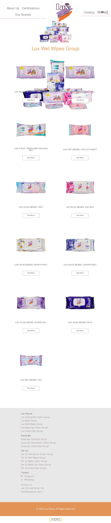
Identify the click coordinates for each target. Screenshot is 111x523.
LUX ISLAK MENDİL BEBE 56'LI (80, 92)
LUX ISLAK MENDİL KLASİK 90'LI (31, 322)
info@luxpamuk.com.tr (32, 492)
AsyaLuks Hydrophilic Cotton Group (38, 443)
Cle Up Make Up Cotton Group (36, 465)
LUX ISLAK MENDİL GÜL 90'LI (80, 207)
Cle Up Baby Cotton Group (34, 461)
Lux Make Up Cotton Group (34, 428)
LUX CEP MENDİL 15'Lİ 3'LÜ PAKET (80, 150)
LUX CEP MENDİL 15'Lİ (31, 380)
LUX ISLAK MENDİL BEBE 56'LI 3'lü (31, 92)
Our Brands (23, 14)
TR (99, 12)
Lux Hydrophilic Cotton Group (35, 417)
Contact (25, 473)
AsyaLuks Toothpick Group (34, 439)
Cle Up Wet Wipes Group (33, 458)
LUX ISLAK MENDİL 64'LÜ (80, 322)
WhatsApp (29, 480)
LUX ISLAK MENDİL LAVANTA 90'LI (80, 265)
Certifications (30, 8)
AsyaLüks (26, 436)
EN (102, 12)
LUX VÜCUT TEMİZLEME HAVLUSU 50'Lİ (31, 149)
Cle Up (24, 451)
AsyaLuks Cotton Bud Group (35, 446)
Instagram (29, 476)
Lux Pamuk (27, 414)
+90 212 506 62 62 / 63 (32, 488)
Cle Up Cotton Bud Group (33, 468)
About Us (13, 8)
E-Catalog (88, 12)
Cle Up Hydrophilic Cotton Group (37, 454)
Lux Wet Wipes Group (31, 424)
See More (31, 100)
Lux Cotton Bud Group (32, 431)
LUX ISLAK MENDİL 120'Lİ (31, 207)
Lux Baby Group (29, 421)
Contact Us (26, 485)
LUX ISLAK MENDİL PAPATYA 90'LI (31, 265)
